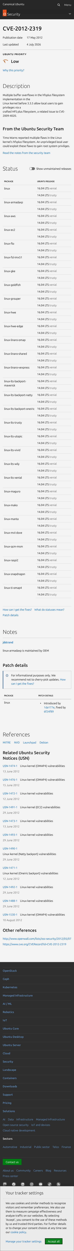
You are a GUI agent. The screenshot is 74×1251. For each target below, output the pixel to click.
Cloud (6, 1053)
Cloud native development (19, 1130)
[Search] (58, 5)
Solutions (9, 1111)
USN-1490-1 (10, 848)
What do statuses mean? (49, 609)
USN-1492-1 (10, 887)
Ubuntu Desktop (13, 1036)
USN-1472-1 (10, 793)
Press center (10, 1176)
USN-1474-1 (10, 765)
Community (23, 1170)
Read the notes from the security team (26, 152)
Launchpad (29, 742)
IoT (5, 1020)
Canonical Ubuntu (13, 4)
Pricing (7, 1102)
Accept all (54, 1241)
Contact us (12, 1162)
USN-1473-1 (10, 820)
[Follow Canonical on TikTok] (50, 1185)
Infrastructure (24, 1119)
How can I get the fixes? (17, 609)
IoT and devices (40, 1124)
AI (4, 1119)
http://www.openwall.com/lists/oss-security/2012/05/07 (37, 938)
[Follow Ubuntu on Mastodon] (5, 1185)
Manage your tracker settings (23, 1241)
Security (8, 1061)
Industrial (25, 1146)
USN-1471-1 (10, 867)
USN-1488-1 (10, 900)
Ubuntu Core (11, 1028)
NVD (17, 742)
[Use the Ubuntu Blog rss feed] (59, 1185)
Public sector (42, 1146)
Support (8, 1094)
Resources (60, 1170)
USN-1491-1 (10, 807)
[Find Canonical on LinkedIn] (23, 1185)
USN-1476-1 (10, 779)
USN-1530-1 (10, 914)
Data (11, 1119)
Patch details (10, 615)
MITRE (7, 742)
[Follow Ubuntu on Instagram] (32, 1185)
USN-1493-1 (10, 834)
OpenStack (10, 970)
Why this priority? (13, 70)
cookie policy (18, 1232)
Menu (67, 4)
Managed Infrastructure (50, 1119)
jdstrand (8, 642)
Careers (38, 1170)
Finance (66, 1146)
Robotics (8, 1012)
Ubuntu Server (12, 1045)
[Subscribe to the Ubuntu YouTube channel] (41, 1185)
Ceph (6, 978)
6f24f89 (49, 711)
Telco (55, 1146)
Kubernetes (10, 987)
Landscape (9, 1069)
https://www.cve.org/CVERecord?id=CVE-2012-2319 (34, 944)
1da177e (49, 707)
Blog (48, 1170)
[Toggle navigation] (70, 14)
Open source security (16, 1124)
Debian (44, 742)
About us (8, 1170)
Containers (10, 1078)
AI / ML (7, 1003)
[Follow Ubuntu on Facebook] (14, 1185)
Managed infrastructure (18, 995)
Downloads (10, 1086)
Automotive (10, 1146)
